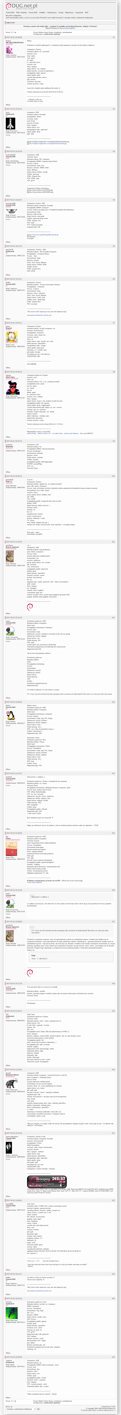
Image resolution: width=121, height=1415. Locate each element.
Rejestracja (69, 12)
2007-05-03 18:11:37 (14, 1274)
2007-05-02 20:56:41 (14, 476)
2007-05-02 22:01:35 (14, 618)
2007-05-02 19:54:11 (14, 323)
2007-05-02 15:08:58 (14, 37)
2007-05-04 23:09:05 (14, 1357)
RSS (86, 12)
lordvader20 (10, 155)
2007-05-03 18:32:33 (14, 1298)
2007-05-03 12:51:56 (14, 1133)
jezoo (8, 326)
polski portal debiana (71, 433)
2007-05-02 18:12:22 (14, 246)
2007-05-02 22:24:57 (14, 773)
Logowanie (79, 12)
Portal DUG (10, 12)
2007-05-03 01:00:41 (14, 1011)
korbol (8, 987)
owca (8, 621)
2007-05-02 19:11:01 (14, 279)
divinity (9, 1302)
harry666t (9, 1204)
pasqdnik (9, 480)
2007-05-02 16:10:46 (14, 151)
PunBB (112, 1407)
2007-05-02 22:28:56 (14, 833)
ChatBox (42, 12)
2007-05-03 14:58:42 (14, 1200)
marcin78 (9, 250)
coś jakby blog (57, 433)
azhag (8, 375)
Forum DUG (33, 12)
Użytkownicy (51, 12)
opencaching (31, 433)
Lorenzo (9, 444)
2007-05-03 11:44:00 (14, 1070)
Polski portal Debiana (34, 882)
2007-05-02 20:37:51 (14, 441)
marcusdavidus (12, 1136)
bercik (8, 1073)
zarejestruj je (28, 18)
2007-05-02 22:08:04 (14, 702)
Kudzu (8, 41)
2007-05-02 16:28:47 (14, 200)
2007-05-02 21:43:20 (14, 542)
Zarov (8, 705)
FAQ (17, 12)
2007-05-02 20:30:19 (14, 372)
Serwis (8, 135)
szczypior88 (10, 203)
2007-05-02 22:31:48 (14, 890)
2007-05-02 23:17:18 (14, 983)
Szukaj (60, 12)
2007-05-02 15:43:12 (14, 109)
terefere (9, 777)
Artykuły (24, 12)
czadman (9, 545)
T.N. (7, 1014)
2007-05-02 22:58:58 (14, 922)
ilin (7, 836)
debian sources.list (44, 433)
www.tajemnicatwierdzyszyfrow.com (39, 315)
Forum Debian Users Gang (43, 32)
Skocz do (9, 1407)
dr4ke (8, 282)
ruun (8, 112)
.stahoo (9, 1360)
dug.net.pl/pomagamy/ (67, 28)
